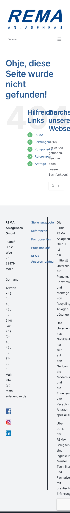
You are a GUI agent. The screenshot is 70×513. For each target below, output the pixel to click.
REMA (39, 135)
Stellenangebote (42, 222)
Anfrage (40, 164)
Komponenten (44, 149)
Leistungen (42, 142)
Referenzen (43, 156)
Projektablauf (40, 248)
